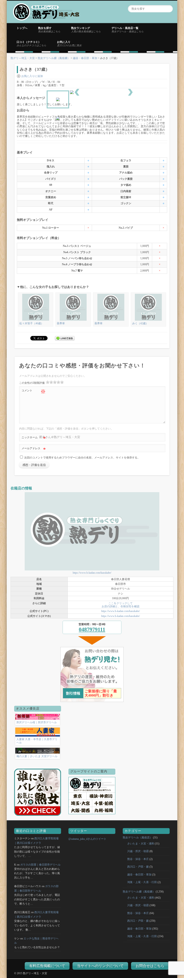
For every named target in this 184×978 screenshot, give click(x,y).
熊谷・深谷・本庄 (138, 859)
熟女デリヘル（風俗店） (137, 837)
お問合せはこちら (150, 966)
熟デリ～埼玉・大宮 (23, 58)
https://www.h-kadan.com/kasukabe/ (92, 572)
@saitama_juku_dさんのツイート (87, 838)
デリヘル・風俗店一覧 (128, 29)
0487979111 (92, 629)
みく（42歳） (140, 323)
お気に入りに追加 (32, 76)
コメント (34, 392)
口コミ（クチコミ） (31, 43)
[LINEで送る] (65, 338)
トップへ (22, 28)
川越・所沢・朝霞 (138, 851)
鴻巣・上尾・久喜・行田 (142, 882)
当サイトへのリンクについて (100, 966)
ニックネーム (34, 438)
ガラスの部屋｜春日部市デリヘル (40, 864)
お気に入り (69, 43)
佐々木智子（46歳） (31, 323)
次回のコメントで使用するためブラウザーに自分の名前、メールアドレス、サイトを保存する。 (82, 457)
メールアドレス (34, 449)
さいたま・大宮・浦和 (140, 843)
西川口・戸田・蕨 (138, 866)
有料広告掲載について (47, 966)
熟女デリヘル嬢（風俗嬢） (54, 58)
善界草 (61, 323)
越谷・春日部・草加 (85, 58)
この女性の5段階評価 (32, 382)
